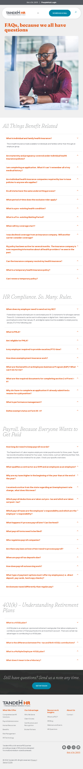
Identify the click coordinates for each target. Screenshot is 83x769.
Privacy (33, 760)
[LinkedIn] (78, 747)
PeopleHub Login (48, 2)
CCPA (10, 762)
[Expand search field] (75, 13)
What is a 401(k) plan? (16, 622)
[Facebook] (64, 747)
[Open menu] (38, 13)
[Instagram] (74, 747)
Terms (5, 762)
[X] (69, 747)
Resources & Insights (53, 711)
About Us (71, 710)
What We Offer (9, 710)
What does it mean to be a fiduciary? (24, 660)
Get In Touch (41, 686)
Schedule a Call (60, 13)
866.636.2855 (32, 2)
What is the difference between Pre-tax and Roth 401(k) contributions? (40, 642)
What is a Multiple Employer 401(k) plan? (25, 651)
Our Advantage (31, 710)
